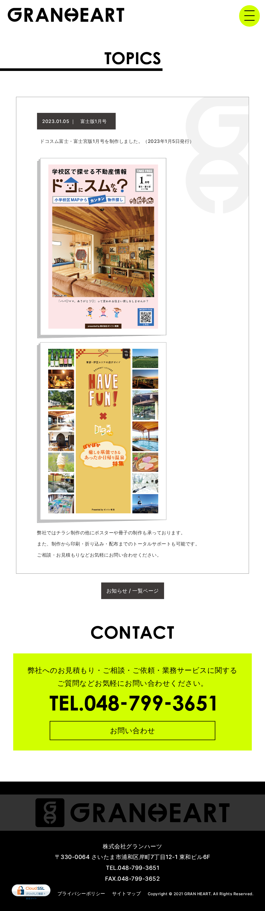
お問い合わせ (132, 730)
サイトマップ (126, 893)
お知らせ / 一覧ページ (132, 591)
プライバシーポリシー (81, 893)
